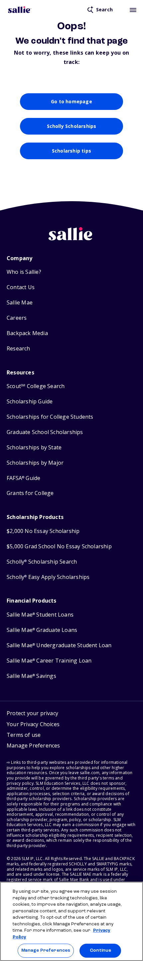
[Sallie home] (19, 9)
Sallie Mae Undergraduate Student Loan (59, 645)
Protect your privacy (32, 713)
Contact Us (21, 287)
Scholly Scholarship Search (42, 561)
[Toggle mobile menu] (133, 10)
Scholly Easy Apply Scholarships (48, 577)
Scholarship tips (71, 151)
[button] (33, 746)
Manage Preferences (45, 950)
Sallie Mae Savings (31, 676)
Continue (100, 950)
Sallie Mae (20, 302)
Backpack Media (27, 333)
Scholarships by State (34, 447)
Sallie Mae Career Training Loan (49, 660)
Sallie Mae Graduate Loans (42, 630)
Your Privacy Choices (33, 724)
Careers (17, 317)
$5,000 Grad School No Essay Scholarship (59, 546)
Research (18, 348)
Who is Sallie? (24, 271)
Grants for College (30, 493)
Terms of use (24, 734)
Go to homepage (71, 101)
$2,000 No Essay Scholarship (43, 531)
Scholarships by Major (35, 462)
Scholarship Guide (30, 401)
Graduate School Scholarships (45, 432)
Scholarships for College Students (50, 416)
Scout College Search (36, 386)
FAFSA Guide (23, 478)
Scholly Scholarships (71, 126)
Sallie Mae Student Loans (40, 614)
